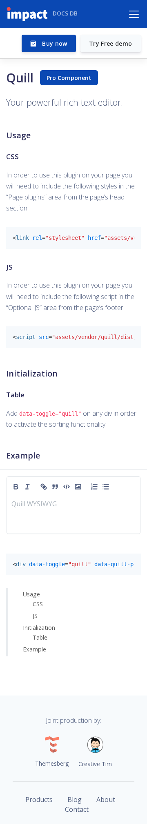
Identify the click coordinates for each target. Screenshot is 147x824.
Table (40, 637)
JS (35, 616)
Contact (77, 809)
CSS (38, 604)
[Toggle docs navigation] (133, 14)
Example (34, 649)
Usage (31, 594)
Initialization (39, 627)
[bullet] (105, 486)
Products (39, 799)
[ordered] (94, 486)
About (105, 799)
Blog (74, 799)
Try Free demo (110, 43)
